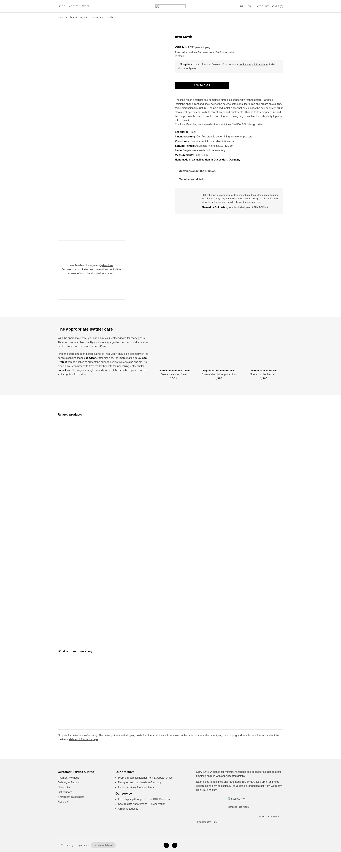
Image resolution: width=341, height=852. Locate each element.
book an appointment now (253, 64)
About (73, 6)
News (85, 6)
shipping (205, 47)
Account (262, 6)
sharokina (107, 265)
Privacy (70, 845)
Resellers (63, 801)
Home (61, 17)
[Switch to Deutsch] (242, 6)
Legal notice (83, 845)
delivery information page (83, 739)
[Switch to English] (250, 6)
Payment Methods (68, 777)
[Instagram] (166, 845)
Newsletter (64, 787)
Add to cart (202, 85)
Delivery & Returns (69, 782)
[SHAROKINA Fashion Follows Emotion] (170, 6)
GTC (60, 845)
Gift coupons (65, 791)
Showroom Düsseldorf (71, 796)
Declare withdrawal (103, 845)
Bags (82, 17)
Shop (61, 6)
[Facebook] (174, 845)
